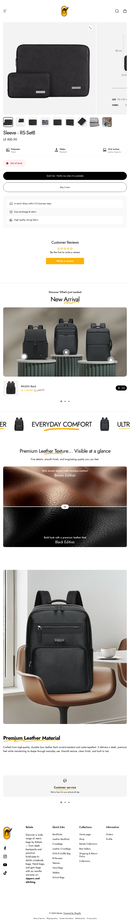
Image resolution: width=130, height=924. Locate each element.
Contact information (66, 918)
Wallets (55, 872)
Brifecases (57, 858)
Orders (109, 834)
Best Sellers (85, 848)
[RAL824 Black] (10, 388)
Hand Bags (57, 867)
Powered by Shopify (72, 913)
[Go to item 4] (45, 122)
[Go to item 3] (33, 122)
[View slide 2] (65, 401)
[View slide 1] (61, 401)
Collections (84, 861)
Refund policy (80, 918)
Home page (85, 834)
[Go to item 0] (8, 122)
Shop (81, 839)
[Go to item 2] (20, 122)
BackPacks (57, 834)
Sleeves (56, 863)
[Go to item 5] (57, 122)
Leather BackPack (60, 839)
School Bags (58, 877)
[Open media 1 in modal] (90, 28)
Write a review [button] (65, 261)
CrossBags (57, 843)
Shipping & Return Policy (88, 855)
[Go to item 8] (95, 122)
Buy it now (65, 187)
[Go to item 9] (107, 122)
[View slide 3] (69, 401)
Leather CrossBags (61, 848)
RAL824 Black (28, 386)
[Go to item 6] (70, 122)
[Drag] (65, 506)
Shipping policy (52, 918)
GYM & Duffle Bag (61, 853)
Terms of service (39, 918)
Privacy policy (92, 918)
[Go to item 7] (82, 122)
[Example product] (66, 352)
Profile (109, 839)
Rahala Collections (88, 843)
